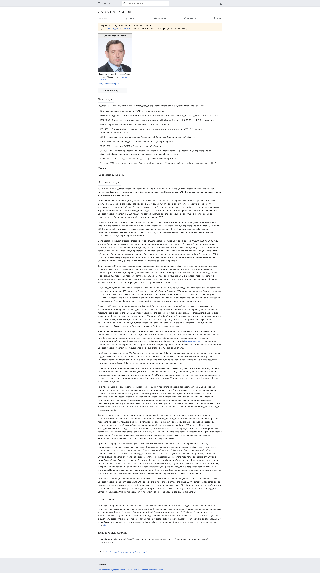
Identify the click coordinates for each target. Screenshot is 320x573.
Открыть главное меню (100, 4)
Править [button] (191, 18)
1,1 (108, 551)
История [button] (162, 18)
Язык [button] (104, 18)
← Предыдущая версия (119, 28)
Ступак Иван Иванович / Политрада (128, 552)
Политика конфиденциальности (111, 570)
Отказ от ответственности (152, 570)
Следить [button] (132, 18)
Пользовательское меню (222, 4)
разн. (104, 28)
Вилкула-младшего (193, 341)
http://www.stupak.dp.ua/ (109, 84)
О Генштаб (132, 570)
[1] (195, 491)
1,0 (106, 551)
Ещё (219, 18)
